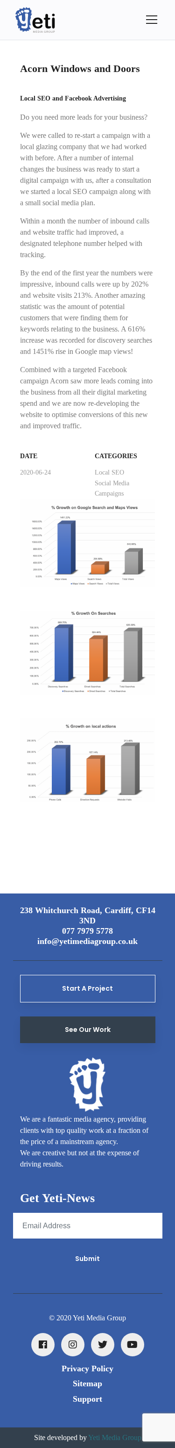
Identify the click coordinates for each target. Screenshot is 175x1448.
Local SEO (109, 472)
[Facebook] (43, 1344)
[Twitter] (102, 1344)
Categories (116, 456)
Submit (87, 1258)
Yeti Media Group (114, 1437)
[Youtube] (132, 1344)
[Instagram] (72, 1344)
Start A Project (87, 988)
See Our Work (88, 1029)
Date (28, 456)
